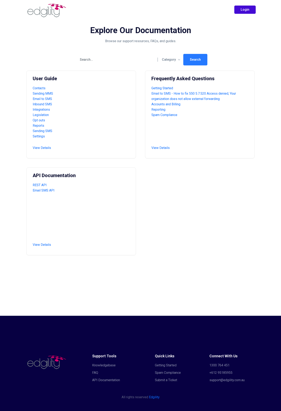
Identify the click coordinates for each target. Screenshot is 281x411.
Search (195, 60)
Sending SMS (42, 131)
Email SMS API (44, 190)
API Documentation (54, 175)
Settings (39, 136)
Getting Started (87, 10)
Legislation (41, 115)
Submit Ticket (192, 10)
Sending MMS (43, 93)
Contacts (39, 88)
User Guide (45, 78)
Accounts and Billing (165, 104)
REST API (40, 185)
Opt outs (39, 120)
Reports (38, 126)
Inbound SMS (42, 104)
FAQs (169, 10)
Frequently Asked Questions (183, 78)
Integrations (41, 109)
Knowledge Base (120, 10)
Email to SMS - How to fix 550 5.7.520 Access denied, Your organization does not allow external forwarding (193, 96)
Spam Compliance (164, 115)
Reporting (158, 109)
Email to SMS (42, 99)
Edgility (154, 397)
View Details (42, 148)
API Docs (149, 10)
